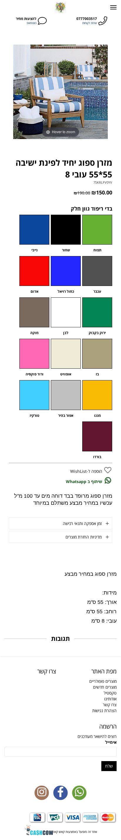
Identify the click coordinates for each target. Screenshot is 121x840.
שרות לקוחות (89, 23)
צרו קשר (110, 704)
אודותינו (110, 699)
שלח (109, 766)
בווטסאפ (31, 23)
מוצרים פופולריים (103, 681)
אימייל (111, 742)
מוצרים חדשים (105, 687)
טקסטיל (110, 693)
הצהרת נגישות (104, 710)
